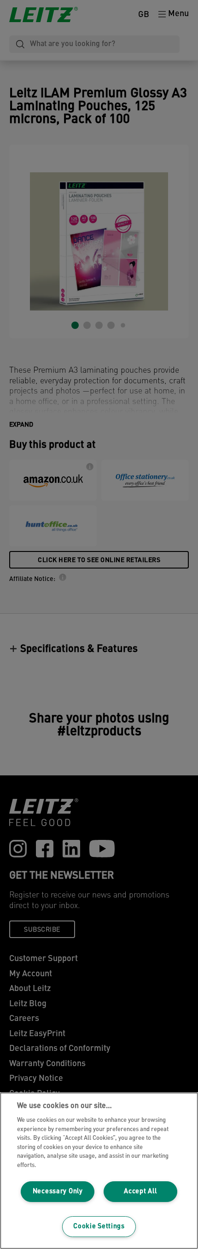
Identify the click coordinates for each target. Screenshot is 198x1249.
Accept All (140, 1191)
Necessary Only (58, 1191)
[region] (99, 1170)
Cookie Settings (99, 1226)
